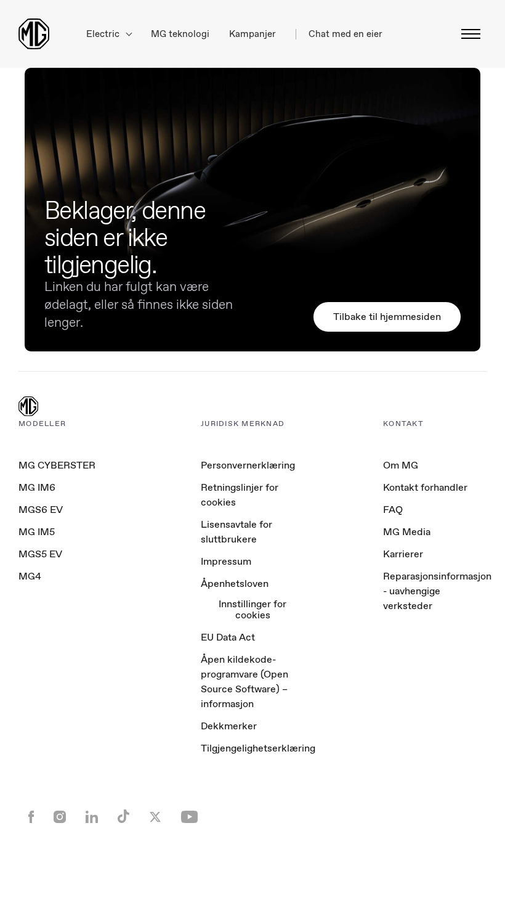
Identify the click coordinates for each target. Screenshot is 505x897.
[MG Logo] (28, 407)
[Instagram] (60, 818)
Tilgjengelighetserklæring (258, 748)
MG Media (406, 531)
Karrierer (403, 553)
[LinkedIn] (92, 818)
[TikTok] (123, 817)
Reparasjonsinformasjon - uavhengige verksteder (437, 591)
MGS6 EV (40, 509)
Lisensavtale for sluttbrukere (236, 532)
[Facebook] (31, 818)
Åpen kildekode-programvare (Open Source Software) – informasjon (244, 681)
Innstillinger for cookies (252, 610)
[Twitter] (155, 818)
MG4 (29, 576)
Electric (104, 34)
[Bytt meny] (467, 34)
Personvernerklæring (248, 465)
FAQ (393, 509)
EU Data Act (228, 637)
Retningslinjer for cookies (239, 495)
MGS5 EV (40, 553)
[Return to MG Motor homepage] (33, 33)
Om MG (400, 465)
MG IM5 (36, 531)
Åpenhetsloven (235, 583)
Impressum (226, 561)
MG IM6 (36, 487)
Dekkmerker (229, 725)
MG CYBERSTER (56, 465)
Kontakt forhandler (425, 487)
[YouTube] (189, 818)
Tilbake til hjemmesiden (387, 316)
